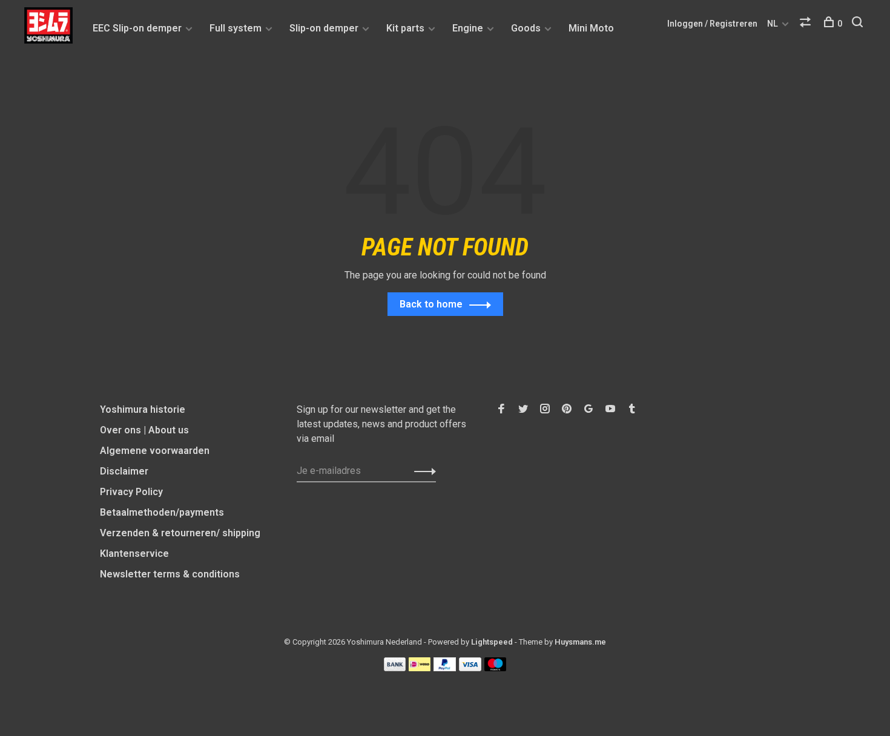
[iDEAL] (419, 668)
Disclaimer (124, 471)
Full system (235, 28)
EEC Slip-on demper (137, 28)
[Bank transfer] (395, 668)
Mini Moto (591, 28)
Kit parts (405, 28)
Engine (467, 28)
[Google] (588, 409)
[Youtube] (610, 409)
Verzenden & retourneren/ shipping (180, 533)
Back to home (431, 304)
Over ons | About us (144, 430)
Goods (526, 28)
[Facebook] (501, 409)
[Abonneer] (421, 471)
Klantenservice (134, 553)
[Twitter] (523, 409)
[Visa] (470, 668)
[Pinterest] (567, 409)
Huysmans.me (580, 641)
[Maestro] (495, 668)
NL (772, 23)
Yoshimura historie (142, 409)
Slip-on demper (323, 28)
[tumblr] (632, 409)
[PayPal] (444, 668)
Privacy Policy (131, 492)
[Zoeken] (859, 23)
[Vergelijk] (807, 23)
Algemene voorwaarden (154, 450)
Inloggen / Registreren (712, 23)
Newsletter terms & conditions (170, 574)
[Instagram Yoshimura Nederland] (545, 409)
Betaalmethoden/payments (162, 512)
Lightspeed (492, 641)
